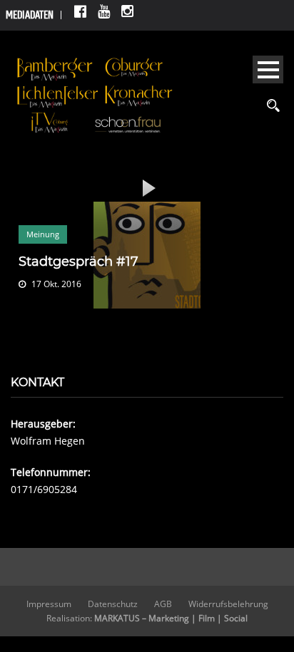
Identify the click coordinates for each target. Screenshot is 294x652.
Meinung (42, 234)
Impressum (48, 604)
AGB (163, 604)
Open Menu (268, 69)
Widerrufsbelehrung (228, 604)
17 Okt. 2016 (56, 284)
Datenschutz (113, 604)
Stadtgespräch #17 (78, 261)
